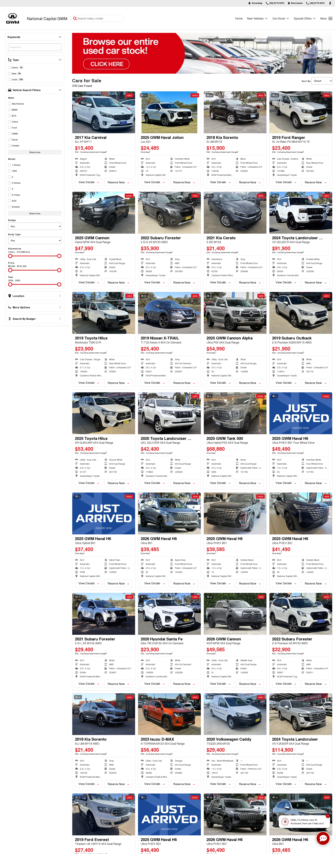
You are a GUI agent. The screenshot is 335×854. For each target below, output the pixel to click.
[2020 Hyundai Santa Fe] (169, 614)
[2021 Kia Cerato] (235, 213)
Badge (12, 220)
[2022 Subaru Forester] (169, 213)
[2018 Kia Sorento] (235, 112)
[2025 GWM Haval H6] (300, 413)
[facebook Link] (330, 3)
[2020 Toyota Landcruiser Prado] (169, 413)
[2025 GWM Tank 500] (235, 413)
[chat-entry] (323, 838)
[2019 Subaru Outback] (300, 313)
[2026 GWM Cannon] (235, 614)
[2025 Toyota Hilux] (103, 413)
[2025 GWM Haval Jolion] (169, 112)
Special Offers (303, 18)
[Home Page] (13, 18)
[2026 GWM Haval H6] (169, 513)
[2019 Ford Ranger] (300, 112)
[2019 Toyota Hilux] (103, 313)
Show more (34, 152)
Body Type (14, 234)
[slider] (10, 256)
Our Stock (278, 18)
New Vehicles (255, 18)
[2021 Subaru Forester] (103, 614)
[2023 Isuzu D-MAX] (169, 714)
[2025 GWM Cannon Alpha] (235, 313)
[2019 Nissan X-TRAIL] (169, 313)
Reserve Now (116, 182)
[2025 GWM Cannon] (103, 213)
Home (239, 18)
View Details (86, 182)
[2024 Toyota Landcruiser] (300, 714)
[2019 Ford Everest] (103, 814)
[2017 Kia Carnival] (103, 112)
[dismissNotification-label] (328, 816)
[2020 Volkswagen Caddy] (235, 714)
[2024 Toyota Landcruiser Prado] (300, 213)
